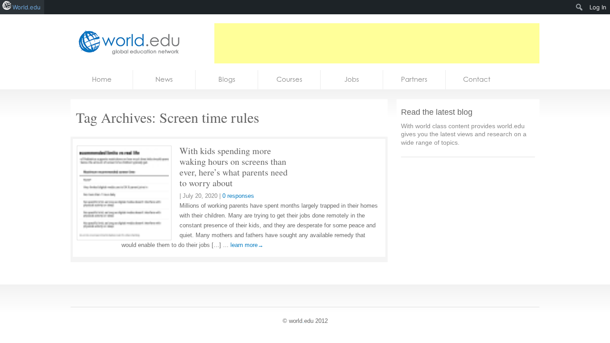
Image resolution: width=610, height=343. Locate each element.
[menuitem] (579, 7)
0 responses (238, 195)
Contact (476, 79)
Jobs (351, 79)
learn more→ (246, 245)
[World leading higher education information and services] (126, 42)
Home (102, 79)
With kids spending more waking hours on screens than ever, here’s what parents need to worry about (234, 167)
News (164, 79)
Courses (289, 79)
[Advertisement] (376, 43)
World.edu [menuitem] (27, 7)
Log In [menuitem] (597, 7)
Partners (414, 79)
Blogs (226, 79)
